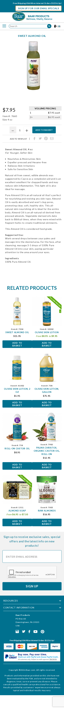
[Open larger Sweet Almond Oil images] (33, 65)
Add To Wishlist (18, 139)
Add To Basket (17, 344)
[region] (33, 98)
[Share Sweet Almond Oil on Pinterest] (45, 138)
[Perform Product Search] (49, 26)
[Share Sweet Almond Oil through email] (51, 138)
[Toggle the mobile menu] (4, 26)
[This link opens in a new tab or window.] (17, 631)
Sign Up (32, 586)
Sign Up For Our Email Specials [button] (38, 8)
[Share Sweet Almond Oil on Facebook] (34, 138)
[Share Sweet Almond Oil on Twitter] (40, 138)
